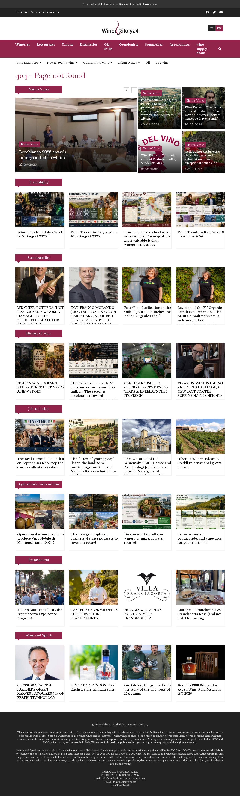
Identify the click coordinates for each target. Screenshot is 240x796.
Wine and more (27, 62)
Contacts (21, 12)
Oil (147, 62)
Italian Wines (127, 62)
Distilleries (89, 44)
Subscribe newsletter (45, 12)
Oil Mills (108, 47)
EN (219, 28)
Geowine (162, 62)
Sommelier (154, 44)
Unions (67, 44)
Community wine (96, 62)
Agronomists (180, 44)
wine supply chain (201, 49)
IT (211, 28)
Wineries (22, 44)
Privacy (143, 724)
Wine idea (151, 3)
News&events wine (61, 62)
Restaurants (46, 44)
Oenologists (128, 44)
